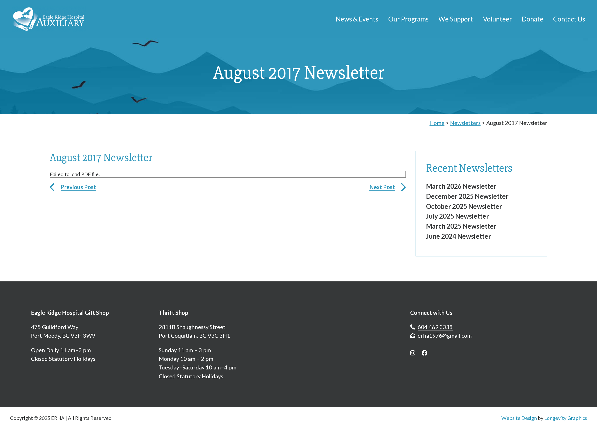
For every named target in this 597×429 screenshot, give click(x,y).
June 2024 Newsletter (458, 236)
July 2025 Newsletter (457, 216)
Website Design (519, 418)
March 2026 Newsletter (461, 186)
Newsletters (465, 122)
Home (437, 122)
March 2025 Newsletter (461, 226)
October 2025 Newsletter (464, 206)
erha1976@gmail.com (445, 335)
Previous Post (78, 187)
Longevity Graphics (565, 418)
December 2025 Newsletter (467, 196)
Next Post (382, 187)
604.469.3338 (435, 326)
